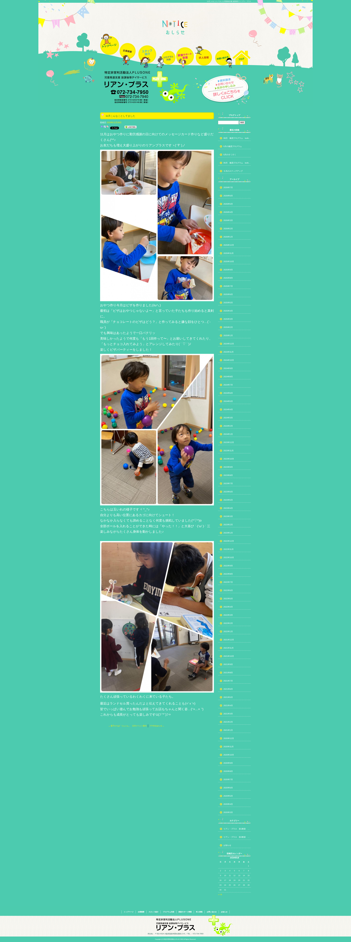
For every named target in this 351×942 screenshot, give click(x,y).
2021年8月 (228, 672)
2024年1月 (228, 434)
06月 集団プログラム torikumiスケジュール (237, 163)
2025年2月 (228, 327)
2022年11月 (228, 549)
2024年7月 (228, 385)
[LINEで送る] (130, 127)
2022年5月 (228, 598)
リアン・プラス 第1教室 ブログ (237, 829)
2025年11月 (228, 253)
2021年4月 (228, 705)
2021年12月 (228, 640)
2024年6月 (228, 393)
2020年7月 (228, 779)
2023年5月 (228, 500)
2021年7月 (228, 681)
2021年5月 (228, 697)
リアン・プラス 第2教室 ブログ (237, 837)
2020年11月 (228, 746)
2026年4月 (228, 212)
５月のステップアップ (233, 171)
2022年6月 (228, 590)
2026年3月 (228, 220)
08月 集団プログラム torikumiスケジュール (237, 138)
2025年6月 (228, 294)
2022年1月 (228, 631)
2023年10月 (228, 459)
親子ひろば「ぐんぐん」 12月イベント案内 (127, 726)
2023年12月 (228, 442)
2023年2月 (228, 524)
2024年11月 (228, 352)
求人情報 (203, 49)
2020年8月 (228, 771)
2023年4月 (228, 508)
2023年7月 (228, 483)
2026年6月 (228, 196)
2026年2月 (228, 228)
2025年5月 (228, 302)
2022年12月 (228, 541)
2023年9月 (228, 467)
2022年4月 (228, 607)
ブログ (241, 49)
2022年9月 (228, 566)
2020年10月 (228, 755)
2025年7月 (228, 286)
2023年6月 (228, 492)
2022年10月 (228, 557)
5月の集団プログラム (232, 146)
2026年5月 (228, 204)
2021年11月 (228, 648)
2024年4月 (228, 409)
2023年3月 (228, 516)
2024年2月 (228, 426)
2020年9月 (228, 763)
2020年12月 (228, 738)
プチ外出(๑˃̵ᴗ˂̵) (156, 726)
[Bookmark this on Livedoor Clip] (105, 127)
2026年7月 (228, 187)
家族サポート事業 (185, 49)
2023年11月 (228, 450)
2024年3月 (228, 418)
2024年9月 (228, 368)
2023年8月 (228, 475)
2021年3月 (228, 714)
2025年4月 (228, 311)
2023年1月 (228, 533)
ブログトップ (234, 115)
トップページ (109, 49)
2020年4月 (228, 804)
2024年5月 (228, 401)
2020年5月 (228, 796)
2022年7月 (228, 582)
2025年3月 (228, 319)
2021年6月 (228, 689)
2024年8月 (228, 376)
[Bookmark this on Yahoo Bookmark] (108, 127)
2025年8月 (228, 278)
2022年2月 (228, 623)
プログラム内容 (166, 49)
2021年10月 (228, 656)
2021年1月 (228, 730)
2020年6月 (228, 788)
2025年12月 (228, 245)
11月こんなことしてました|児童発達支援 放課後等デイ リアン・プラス (229, 1)
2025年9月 (228, 270)
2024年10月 (228, 360)
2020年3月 (228, 812)
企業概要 (128, 49)
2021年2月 (228, 722)
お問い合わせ (222, 49)
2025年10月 (228, 261)
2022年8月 (228, 574)
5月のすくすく (229, 154)
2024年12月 (228, 344)
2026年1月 (228, 237)
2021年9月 (228, 664)
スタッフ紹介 (147, 49)
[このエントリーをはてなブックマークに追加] (102, 127)
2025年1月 (228, 335)
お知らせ (227, 845)
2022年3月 (228, 615)
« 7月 (220, 895)
